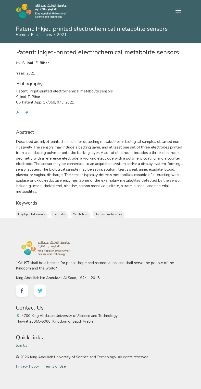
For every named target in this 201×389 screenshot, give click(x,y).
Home (21, 34)
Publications (41, 34)
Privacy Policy (27, 366)
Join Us (21, 345)
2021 (62, 34)
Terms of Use (55, 366)
